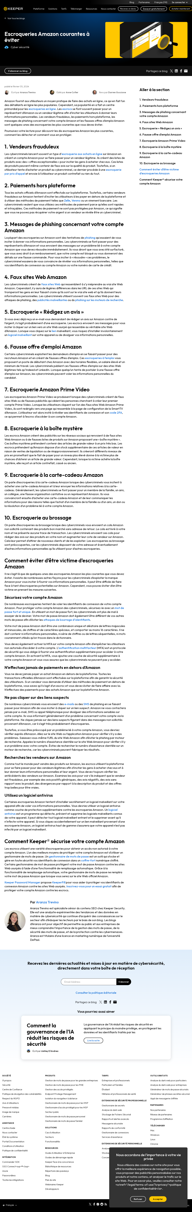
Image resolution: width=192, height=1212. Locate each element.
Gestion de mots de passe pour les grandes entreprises (71, 1080)
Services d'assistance (112, 1137)
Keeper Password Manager (22, 882)
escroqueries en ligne (42, 109)
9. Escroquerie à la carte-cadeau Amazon (160, 155)
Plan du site (50, 1180)
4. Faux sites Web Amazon (156, 122)
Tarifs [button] (63, 8)
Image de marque (10, 1112)
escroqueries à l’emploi (99, 358)
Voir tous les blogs (16, 18)
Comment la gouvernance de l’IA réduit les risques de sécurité (50, 1034)
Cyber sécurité (20, 47)
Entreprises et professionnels (116, 1080)
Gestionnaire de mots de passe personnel (65, 1116)
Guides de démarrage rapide (59, 1157)
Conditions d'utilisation (13, 1146)
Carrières (6, 1116)
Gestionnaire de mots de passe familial (63, 1121)
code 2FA (116, 412)
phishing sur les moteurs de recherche (99, 300)
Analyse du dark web (112, 1110)
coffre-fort (88, 860)
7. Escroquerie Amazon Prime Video (162, 140)
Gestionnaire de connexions (115, 1132)
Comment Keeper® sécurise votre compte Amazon (161, 181)
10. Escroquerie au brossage (157, 163)
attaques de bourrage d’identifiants (66, 619)
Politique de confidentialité (15, 1150)
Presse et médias (10, 1107)
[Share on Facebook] (181, 71)
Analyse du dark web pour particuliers (168, 1080)
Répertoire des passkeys (57, 1170)
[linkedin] (86, 1204)
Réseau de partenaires (161, 1114)
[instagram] (97, 1204)
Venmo (76, 200)
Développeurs (52, 1189)
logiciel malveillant (20, 335)
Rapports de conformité (113, 1128)
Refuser (138, 1199)
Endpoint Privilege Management (60, 1094)
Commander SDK (11, 1161)
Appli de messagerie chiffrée (164, 1098)
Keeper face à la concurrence (59, 1161)
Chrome (154, 1143)
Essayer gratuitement (154, 8)
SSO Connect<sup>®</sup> (15, 1166)
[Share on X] (171, 71)
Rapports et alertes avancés (115, 1119)
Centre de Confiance (12, 1089)
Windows (154, 1134)
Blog (131, 2)
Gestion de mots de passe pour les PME (64, 1085)
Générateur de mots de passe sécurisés (169, 1089)
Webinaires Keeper (54, 1184)
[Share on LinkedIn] (176, 71)
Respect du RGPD (11, 1098)
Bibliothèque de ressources (58, 1166)
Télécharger (76, 8)
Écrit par (45, 1051)
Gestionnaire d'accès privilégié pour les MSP (66, 1107)
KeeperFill (58, 882)
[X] (90, 1204)
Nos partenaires (158, 1110)
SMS (86, 704)
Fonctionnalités (52, 1141)
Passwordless (9, 1175)
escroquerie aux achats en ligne (82, 154)
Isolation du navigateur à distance (61, 1098)
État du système (10, 1137)
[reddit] (101, 1204)
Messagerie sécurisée (112, 1123)
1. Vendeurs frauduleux (153, 99)
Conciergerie (108, 1157)
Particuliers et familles (112, 1085)
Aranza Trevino (47, 902)
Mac (152, 1130)
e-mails (69, 704)
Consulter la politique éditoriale (96, 992)
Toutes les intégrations (13, 1180)
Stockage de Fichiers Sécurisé (116, 1114)
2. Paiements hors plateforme (158, 106)
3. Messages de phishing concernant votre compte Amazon (162, 114)
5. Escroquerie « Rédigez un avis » (160, 128)
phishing (90, 237)
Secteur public (52, 1112)
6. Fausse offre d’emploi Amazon (160, 134)
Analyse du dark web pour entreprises (168, 1085)
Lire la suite (93, 1040)
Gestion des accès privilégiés (59, 1089)
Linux (152, 1139)
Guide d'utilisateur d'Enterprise (60, 1152)
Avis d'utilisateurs (10, 1103)
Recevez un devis (128, 8)
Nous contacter (9, 1132)
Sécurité (6, 1085)
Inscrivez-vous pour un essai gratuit (88, 886)
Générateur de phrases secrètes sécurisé (170, 1094)
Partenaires (144, 2)
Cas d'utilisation (52, 1132)
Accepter (158, 1199)
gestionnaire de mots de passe (69, 856)
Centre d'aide (8, 1128)
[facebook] (94, 1204)
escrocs (67, 109)
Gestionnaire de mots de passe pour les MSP (66, 1103)
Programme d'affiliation (161, 1119)
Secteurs (49, 1137)
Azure (5, 1170)
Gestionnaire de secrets (113, 1105)
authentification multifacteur (77, 648)
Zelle (67, 200)
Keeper (13, 9)
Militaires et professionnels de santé (119, 1094)
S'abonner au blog (17, 71)
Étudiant (106, 1089)
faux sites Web (50, 284)
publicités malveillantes (52, 300)
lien (54, 331)
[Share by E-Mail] (186, 71)
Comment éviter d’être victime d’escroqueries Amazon (159, 171)
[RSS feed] (105, 1204)
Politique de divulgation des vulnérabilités (21, 1094)
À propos (6, 1080)
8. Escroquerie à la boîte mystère (160, 147)
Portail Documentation (13, 1141)
